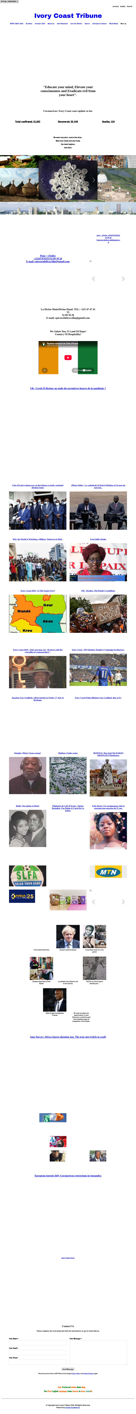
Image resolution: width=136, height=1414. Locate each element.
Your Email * (13, 1348)
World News (113, 23)
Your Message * (76, 1338)
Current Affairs (76, 23)
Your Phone (13, 1358)
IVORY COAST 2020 (16, 23)
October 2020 (40, 23)
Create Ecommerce (72, 1407)
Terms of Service (88, 1373)
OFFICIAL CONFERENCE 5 (9, 1)
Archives (29, 23)
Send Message (68, 1369)
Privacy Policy (75, 1373)
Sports (87, 23)
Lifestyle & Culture (99, 23)
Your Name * (13, 1338)
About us (51, 23)
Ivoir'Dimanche (62, 23)
